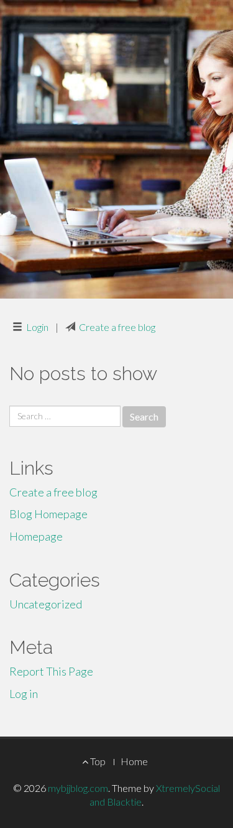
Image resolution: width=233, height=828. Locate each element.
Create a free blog (117, 327)
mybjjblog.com (78, 788)
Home (134, 761)
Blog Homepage (48, 514)
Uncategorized (45, 604)
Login (37, 327)
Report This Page (51, 671)
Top (97, 761)
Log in (23, 693)
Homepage (36, 536)
